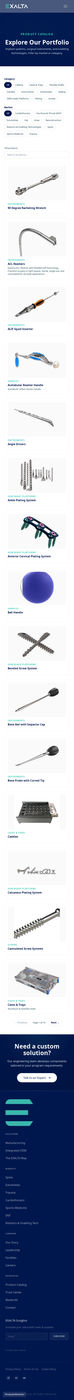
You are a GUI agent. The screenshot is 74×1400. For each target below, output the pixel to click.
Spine (50, 126)
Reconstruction (53, 120)
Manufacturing (15, 1143)
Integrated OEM (16, 1150)
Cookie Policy (48, 1369)
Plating (38, 98)
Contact (11, 1307)
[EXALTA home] (17, 6)
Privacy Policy (13, 1369)
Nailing (62, 91)
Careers (11, 1265)
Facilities (11, 1258)
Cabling (19, 84)
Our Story (12, 1242)
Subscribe (59, 1336)
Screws (51, 98)
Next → (55, 1022)
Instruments (27, 91)
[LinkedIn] (8, 1378)
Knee (36, 120)
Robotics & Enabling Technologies (24, 126)
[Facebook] (16, 1378)
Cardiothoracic (22, 113)
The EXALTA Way (16, 1158)
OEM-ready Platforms (18, 98)
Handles (11, 91)
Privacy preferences (14, 1394)
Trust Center (14, 1292)
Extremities (12, 120)
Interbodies (46, 91)
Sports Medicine (15, 133)
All (8, 84)
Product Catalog (16, 1285)
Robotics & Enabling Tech (22, 1223)
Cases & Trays (36, 84)
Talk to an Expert (34, 1078)
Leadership (13, 1250)
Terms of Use (31, 1369)
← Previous (21, 1022)
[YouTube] (24, 1378)
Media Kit (12, 1300)
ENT (8, 1215)
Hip (26, 120)
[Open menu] (65, 6)
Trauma (33, 133)
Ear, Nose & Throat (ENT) (48, 113)
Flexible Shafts (56, 84)
